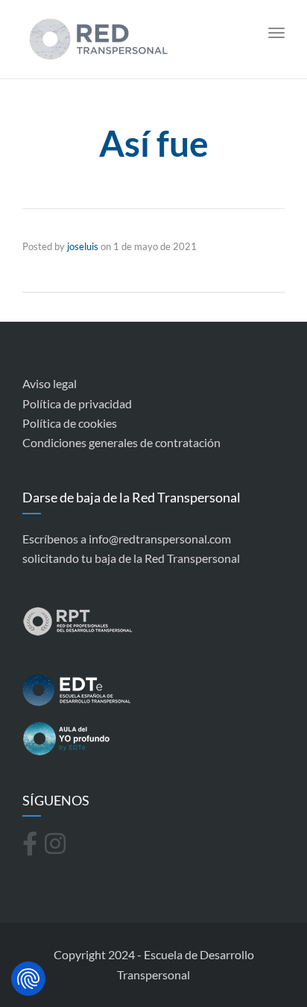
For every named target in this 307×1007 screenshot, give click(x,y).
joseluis (82, 246)
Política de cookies (69, 423)
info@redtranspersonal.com (160, 538)
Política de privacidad (77, 403)
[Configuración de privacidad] (28, 978)
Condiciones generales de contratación (121, 442)
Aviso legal (49, 383)
